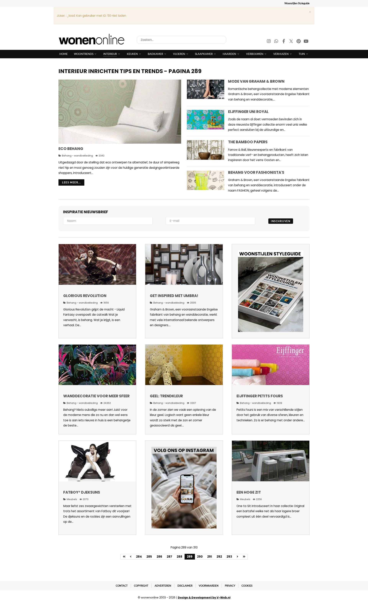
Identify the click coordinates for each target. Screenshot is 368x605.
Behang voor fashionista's (256, 172)
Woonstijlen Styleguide (297, 3)
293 (229, 557)
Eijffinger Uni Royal (248, 111)
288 (179, 557)
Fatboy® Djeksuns (81, 492)
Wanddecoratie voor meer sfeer (96, 396)
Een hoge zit (249, 492)
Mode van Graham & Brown (256, 81)
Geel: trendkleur (166, 396)
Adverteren (163, 585)
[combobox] (181, 40)
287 (169, 557)
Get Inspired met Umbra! (174, 295)
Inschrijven (281, 221)
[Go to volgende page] (237, 557)
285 (149, 557)
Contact (122, 585)
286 (159, 557)
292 (219, 557)
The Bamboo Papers (248, 142)
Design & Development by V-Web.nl (204, 597)
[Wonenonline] (92, 39)
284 (139, 557)
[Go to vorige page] (131, 557)
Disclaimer (184, 585)
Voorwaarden (209, 585)
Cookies (247, 585)
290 (200, 557)
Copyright (141, 585)
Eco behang (70, 148)
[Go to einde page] (244, 557)
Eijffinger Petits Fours (260, 396)
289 (189, 557)
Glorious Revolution (84, 295)
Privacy (230, 585)
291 (209, 557)
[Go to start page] (124, 557)
